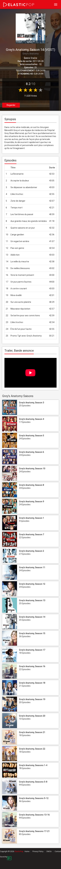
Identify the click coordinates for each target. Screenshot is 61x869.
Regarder (11, 105)
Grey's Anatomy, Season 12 (32, 584)
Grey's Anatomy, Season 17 (32, 650)
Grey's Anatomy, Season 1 (31, 518)
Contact (58, 851)
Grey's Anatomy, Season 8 (31, 485)
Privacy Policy (37, 851)
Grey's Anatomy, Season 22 (32, 749)
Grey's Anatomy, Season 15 (32, 633)
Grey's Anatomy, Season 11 (32, 567)
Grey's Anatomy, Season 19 (32, 699)
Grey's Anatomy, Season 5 (31, 435)
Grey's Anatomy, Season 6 (31, 452)
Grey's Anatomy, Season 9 (31, 501)
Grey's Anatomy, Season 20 (32, 716)
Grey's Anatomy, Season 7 (31, 534)
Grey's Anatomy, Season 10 (32, 468)
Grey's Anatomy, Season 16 (32, 666)
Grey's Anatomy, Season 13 (32, 600)
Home (27, 851)
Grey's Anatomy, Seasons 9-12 (33, 798)
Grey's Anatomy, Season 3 (31, 402)
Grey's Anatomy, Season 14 (32, 617)
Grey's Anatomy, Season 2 (31, 551)
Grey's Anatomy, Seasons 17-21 (34, 831)
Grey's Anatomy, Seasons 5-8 (33, 782)
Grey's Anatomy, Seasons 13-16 (34, 815)
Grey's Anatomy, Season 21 (32, 732)
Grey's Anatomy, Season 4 (31, 419)
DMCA (49, 851)
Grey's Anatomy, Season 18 (32, 683)
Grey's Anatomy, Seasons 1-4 (33, 765)
